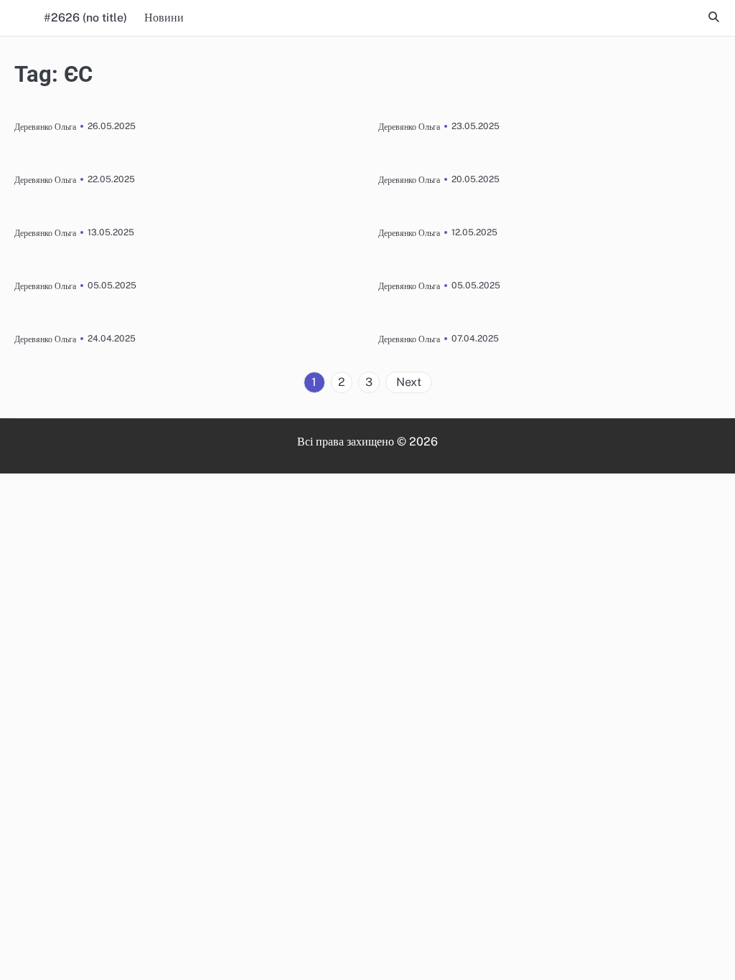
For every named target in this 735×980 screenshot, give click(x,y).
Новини (164, 17)
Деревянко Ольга (45, 126)
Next (408, 382)
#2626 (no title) (85, 17)
